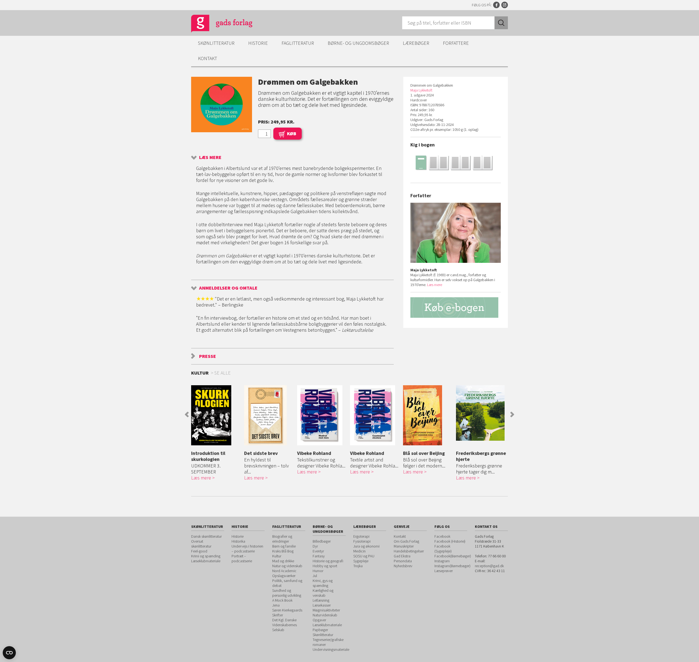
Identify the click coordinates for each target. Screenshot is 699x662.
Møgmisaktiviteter (326, 610)
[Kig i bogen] (455, 162)
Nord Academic (284, 570)
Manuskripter (404, 546)
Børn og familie (284, 546)
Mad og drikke (283, 560)
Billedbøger (322, 541)
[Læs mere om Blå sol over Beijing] (428, 415)
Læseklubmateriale (205, 560)
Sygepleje (360, 560)
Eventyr (318, 551)
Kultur (276, 556)
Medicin (359, 551)
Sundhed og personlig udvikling (286, 593)
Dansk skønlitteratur (206, 536)
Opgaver (319, 619)
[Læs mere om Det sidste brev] (269, 415)
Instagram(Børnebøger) (452, 565)
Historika (238, 541)
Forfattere (456, 43)
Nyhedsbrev (403, 565)
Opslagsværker (283, 575)
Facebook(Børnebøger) (452, 556)
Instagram (504, 5)
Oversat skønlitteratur (201, 544)
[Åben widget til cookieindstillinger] (9, 652)
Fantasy (319, 556)
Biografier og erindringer (282, 539)
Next (512, 414)
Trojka (358, 565)
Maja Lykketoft (421, 90)
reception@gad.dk (489, 565)
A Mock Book (282, 600)
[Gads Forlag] (216, 24)
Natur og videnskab (287, 565)
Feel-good (199, 551)
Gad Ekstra (402, 556)
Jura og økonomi (366, 546)
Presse (207, 356)
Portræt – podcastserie (242, 558)
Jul (315, 575)
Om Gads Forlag (406, 541)
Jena (276, 605)
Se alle (222, 373)
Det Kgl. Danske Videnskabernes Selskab (284, 624)
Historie (258, 43)
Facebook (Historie (449, 541)
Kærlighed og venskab (323, 593)
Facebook (496, 5)
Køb (291, 133)
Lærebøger (416, 43)
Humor (318, 570)
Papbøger (320, 629)
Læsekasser (322, 605)
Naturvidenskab (325, 615)
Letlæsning (321, 600)
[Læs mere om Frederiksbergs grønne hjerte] (481, 413)
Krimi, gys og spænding (323, 583)
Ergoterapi (361, 536)
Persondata (403, 560)
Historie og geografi (328, 560)
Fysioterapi (362, 541)
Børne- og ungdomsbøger (358, 43)
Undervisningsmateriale (331, 649)
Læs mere (210, 157)
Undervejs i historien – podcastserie (247, 549)
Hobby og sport (325, 565)
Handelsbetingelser (409, 551)
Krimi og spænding (205, 556)
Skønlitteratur (216, 43)
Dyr (315, 546)
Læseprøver (443, 570)
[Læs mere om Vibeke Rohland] (322, 415)
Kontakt (207, 58)
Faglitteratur (298, 43)
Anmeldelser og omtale (228, 288)
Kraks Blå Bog (283, 551)
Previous (187, 414)
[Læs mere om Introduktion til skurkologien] (216, 415)
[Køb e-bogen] (455, 307)
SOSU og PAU (363, 556)
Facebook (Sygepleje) (443, 549)
